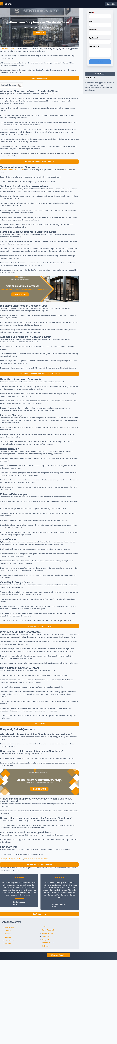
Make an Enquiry (58, 955)
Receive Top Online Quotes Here (39, 626)
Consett (8, 937)
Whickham (44, 859)
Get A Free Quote (39, 914)
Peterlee (8, 943)
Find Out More (39, 724)
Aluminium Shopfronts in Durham (12, 170)
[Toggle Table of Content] (19, 85)
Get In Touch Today (39, 78)
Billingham (45, 939)
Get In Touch (100, 74)
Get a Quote (39, 33)
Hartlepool (45, 936)
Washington (4, 859)
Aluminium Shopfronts (8, 49)
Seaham (8, 934)
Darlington (45, 946)
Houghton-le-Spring (16, 859)
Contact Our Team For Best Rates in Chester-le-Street (39, 373)
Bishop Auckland (48, 930)
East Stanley (28, 859)
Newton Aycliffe (47, 933)
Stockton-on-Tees (48, 943)
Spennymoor (9, 940)
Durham (37, 859)
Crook (44, 927)
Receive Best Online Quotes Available (39, 161)
